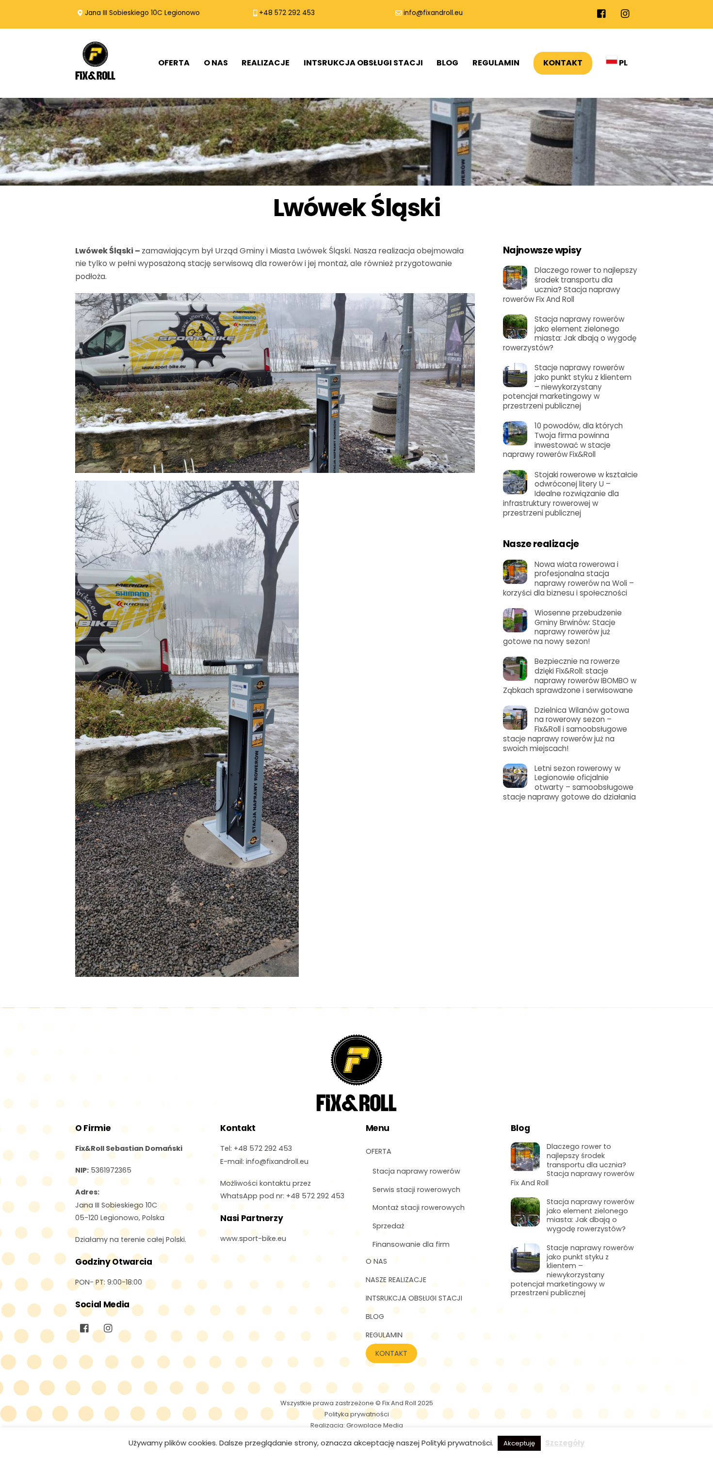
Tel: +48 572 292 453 (256, 1148)
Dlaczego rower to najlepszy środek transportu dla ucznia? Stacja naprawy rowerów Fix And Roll (570, 285)
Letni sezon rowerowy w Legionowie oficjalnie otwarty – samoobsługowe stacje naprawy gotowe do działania (569, 783)
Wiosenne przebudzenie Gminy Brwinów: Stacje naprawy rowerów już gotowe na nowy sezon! (562, 627)
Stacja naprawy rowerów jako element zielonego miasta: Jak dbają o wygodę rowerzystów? (569, 333)
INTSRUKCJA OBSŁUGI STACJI (363, 62)
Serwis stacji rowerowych (416, 1189)
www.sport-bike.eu (253, 1238)
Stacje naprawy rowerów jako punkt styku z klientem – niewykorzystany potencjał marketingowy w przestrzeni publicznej (567, 387)
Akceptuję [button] (519, 1443)
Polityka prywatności (356, 1414)
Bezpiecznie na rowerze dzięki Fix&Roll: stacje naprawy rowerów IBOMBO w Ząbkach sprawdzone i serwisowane (569, 676)
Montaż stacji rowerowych (419, 1207)
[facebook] (602, 12)
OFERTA (174, 62)
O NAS (216, 62)
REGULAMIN (495, 62)
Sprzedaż (389, 1226)
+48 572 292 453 (287, 12)
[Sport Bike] (95, 75)
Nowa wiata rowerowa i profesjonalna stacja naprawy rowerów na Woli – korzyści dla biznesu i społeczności (568, 579)
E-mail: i (264, 1161)
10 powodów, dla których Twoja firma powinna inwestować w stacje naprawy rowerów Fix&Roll (563, 440)
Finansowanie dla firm (411, 1244)
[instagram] (625, 12)
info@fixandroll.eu (433, 12)
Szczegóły (564, 1443)
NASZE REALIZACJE (396, 1280)
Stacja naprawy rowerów (416, 1171)
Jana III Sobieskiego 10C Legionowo (142, 12)
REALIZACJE (266, 62)
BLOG (447, 62)
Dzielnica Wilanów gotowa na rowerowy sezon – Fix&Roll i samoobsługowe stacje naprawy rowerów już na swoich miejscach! (566, 729)
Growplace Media (374, 1425)
